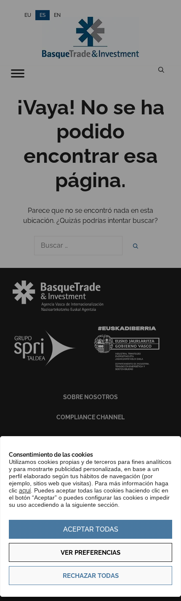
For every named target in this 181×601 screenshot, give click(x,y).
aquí (25, 490)
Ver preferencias (90, 552)
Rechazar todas (91, 576)
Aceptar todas (90, 529)
